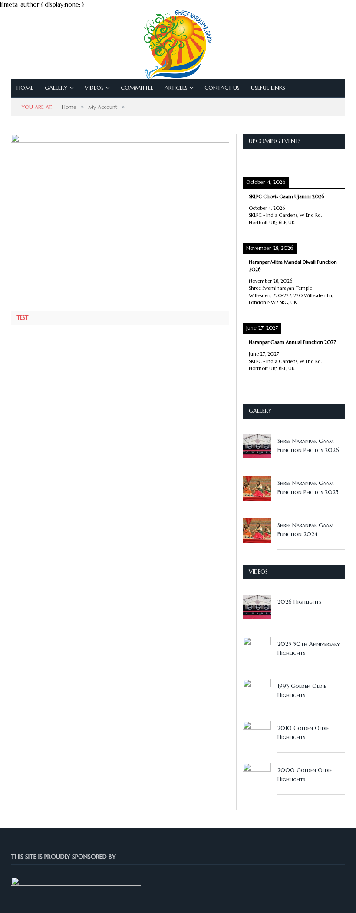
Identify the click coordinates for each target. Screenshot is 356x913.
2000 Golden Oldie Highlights (304, 774)
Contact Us (222, 88)
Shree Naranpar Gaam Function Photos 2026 (308, 445)
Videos (94, 88)
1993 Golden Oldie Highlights (301, 690)
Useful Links (268, 88)
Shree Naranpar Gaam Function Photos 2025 (308, 487)
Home (24, 88)
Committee (137, 88)
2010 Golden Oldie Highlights (303, 732)
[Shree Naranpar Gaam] (178, 42)
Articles (176, 88)
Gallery (56, 88)
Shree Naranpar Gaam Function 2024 (305, 529)
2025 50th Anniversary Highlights (308, 648)
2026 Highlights (299, 601)
